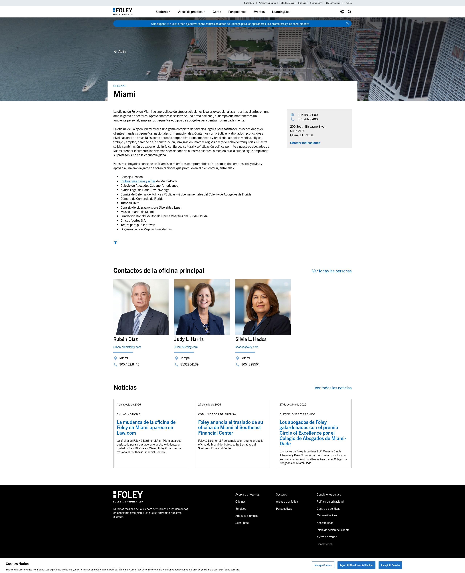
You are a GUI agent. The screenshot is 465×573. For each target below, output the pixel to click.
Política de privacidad (330, 501)
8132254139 (189, 364)
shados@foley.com (246, 347)
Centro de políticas (328, 508)
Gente (217, 11)
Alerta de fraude (327, 537)
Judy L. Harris (189, 339)
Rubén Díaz (125, 339)
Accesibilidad (325, 522)
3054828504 (250, 364)
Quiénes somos (333, 3)
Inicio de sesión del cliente (333, 530)
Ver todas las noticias (333, 387)
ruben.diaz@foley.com (127, 347)
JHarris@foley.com (186, 347)
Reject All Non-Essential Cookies (356, 564)
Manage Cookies (323, 564)
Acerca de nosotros (247, 494)
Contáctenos (316, 3)
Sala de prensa (287, 3)
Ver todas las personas (332, 270)
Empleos (240, 508)
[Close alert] (347, 23)
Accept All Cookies (390, 564)
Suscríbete (249, 3)
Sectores (162, 11)
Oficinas (302, 3)
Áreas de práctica (190, 11)
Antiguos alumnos (267, 3)
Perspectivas (237, 11)
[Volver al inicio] (115, 243)
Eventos (259, 11)
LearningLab (281, 11)
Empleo (348, 3)
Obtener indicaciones (305, 143)
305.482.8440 (129, 364)
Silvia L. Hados (250, 339)
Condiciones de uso (329, 494)
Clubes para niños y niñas (138, 181)
